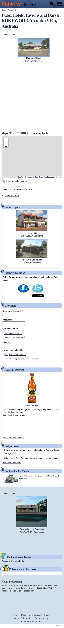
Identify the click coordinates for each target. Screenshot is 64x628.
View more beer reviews (13, 437)
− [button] (6, 145)
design (58, 625)
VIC (15, 10)
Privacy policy (41, 618)
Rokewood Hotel (12, 195)
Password (7, 320)
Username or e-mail (12, 311)
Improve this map (54, 177)
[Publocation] (16, 6)
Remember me (11, 328)
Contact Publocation (31, 621)
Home (4, 10)
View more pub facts (11, 462)
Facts (47, 615)
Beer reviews (35, 615)
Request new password (14, 337)
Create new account (13, 333)
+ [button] (6, 140)
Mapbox (30, 177)
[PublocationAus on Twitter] (38, 292)
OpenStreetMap (41, 177)
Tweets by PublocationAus (13, 561)
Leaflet (20, 177)
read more (23, 478)
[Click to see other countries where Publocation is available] (33, 4)
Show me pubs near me (16, 181)
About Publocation (23, 618)
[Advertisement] (11, 426)
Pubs (10, 10)
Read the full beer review (13, 415)
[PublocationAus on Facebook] (23, 292)
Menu (59, 4)
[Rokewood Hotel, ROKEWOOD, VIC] (34, 55)
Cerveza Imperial (32, 406)
